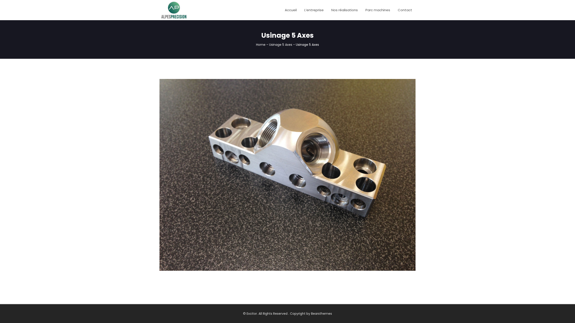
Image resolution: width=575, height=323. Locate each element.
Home (260, 44)
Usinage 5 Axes (280, 44)
